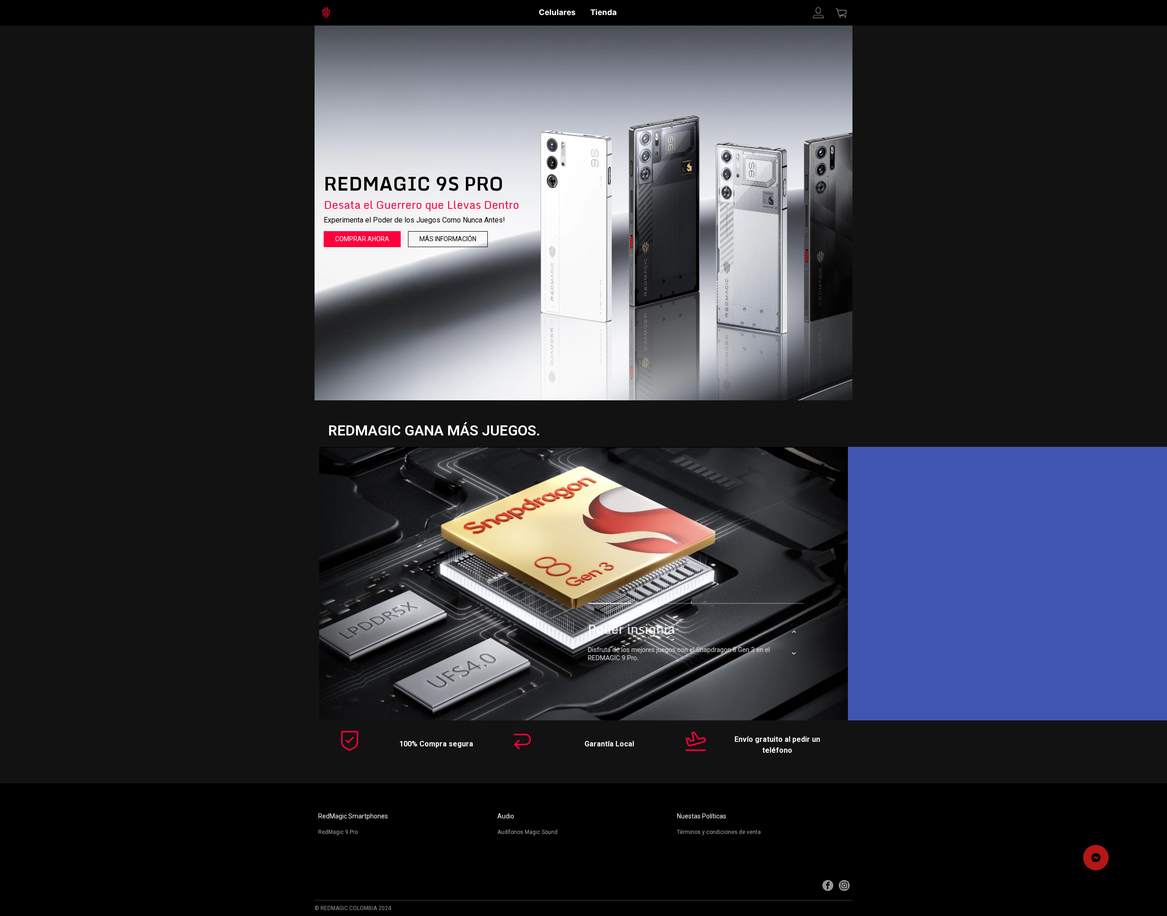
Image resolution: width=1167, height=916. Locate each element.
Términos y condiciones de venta (719, 832)
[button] (1096, 857)
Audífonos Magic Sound (527, 832)
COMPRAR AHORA (362, 239)
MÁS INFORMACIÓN (447, 239)
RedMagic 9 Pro (338, 832)
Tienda (603, 12)
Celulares (557, 12)
